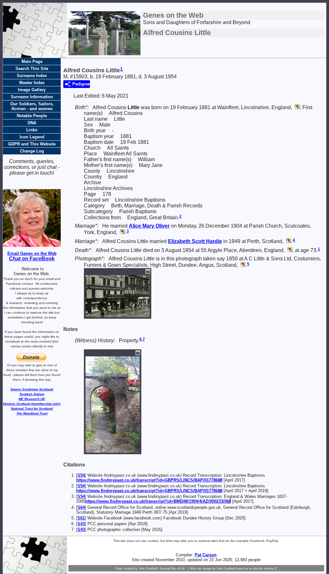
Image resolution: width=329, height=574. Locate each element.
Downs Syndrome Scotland (32, 389)
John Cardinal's (148, 568)
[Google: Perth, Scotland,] (288, 241)
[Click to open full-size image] (147, 271)
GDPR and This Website (32, 144)
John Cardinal (226, 568)
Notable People (32, 115)
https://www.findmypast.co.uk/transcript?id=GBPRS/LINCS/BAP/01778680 (149, 480)
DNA (32, 122)
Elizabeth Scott (195, 241)
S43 (81, 523)
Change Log (32, 151)
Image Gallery (32, 89)
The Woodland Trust (32, 413)
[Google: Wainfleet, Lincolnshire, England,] (296, 107)
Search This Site (31, 68)
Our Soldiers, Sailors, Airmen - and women (32, 106)
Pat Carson (206, 554)
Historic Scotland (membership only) (31, 403)
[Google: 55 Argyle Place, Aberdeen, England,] (289, 250)
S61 (81, 518)
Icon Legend (32, 137)
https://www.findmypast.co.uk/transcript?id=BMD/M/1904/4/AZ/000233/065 (158, 501)
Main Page (32, 61)
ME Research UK (32, 399)
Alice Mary (149, 226)
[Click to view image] (117, 314)
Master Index (32, 82)
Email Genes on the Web (32, 253)
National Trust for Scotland (32, 408)
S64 (81, 507)
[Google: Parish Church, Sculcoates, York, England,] (122, 232)
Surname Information (32, 96)
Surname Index (32, 75)
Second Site (168, 568)
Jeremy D (270, 568)
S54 (81, 475)
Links (31, 129)
